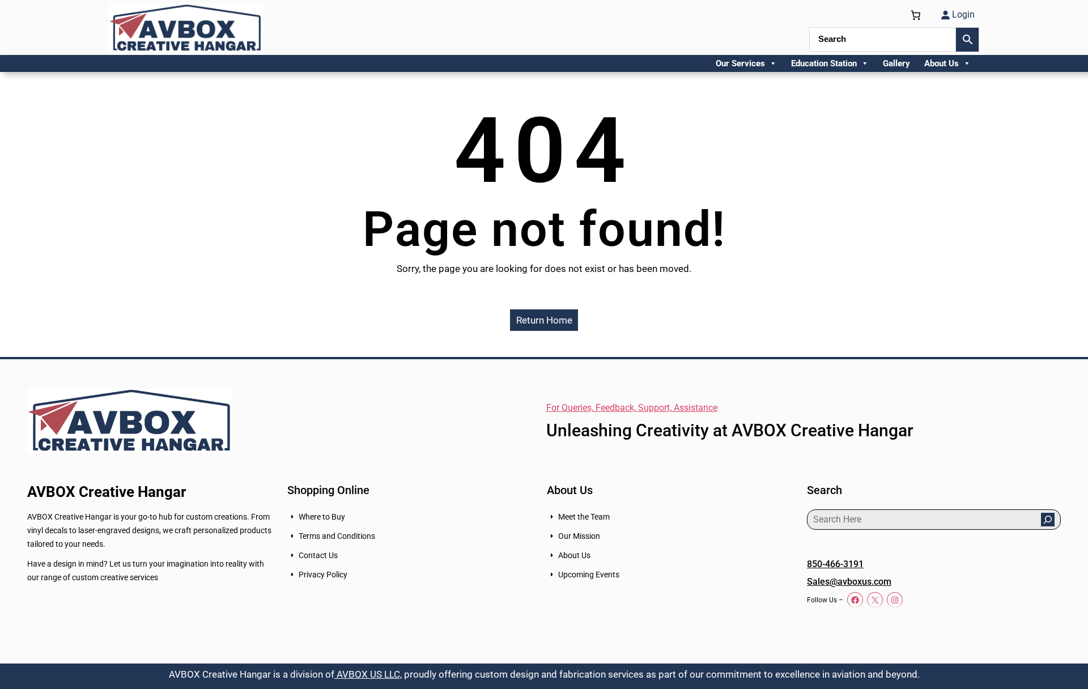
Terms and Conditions (337, 536)
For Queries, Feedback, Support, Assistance (631, 407)
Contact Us (318, 555)
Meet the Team (584, 516)
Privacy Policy (323, 574)
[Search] (1048, 519)
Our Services (740, 63)
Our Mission (579, 536)
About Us (941, 63)
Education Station (824, 63)
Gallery (896, 63)
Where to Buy (322, 516)
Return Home (544, 320)
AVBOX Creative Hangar (106, 491)
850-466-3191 (835, 564)
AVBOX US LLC (367, 674)
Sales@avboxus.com (849, 581)
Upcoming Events (588, 574)
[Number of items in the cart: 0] (916, 15)
